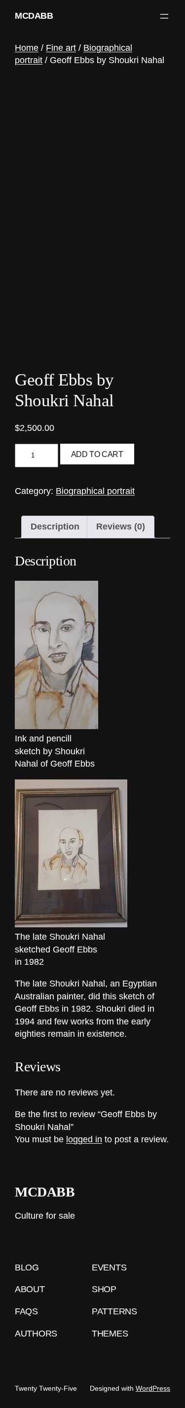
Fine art (61, 48)
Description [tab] (55, 526)
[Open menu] (164, 16)
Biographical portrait (95, 491)
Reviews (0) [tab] (120, 526)
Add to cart (97, 454)
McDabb (34, 16)
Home (26, 48)
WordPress (153, 1388)
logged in (84, 1139)
